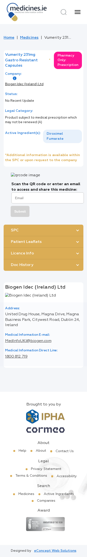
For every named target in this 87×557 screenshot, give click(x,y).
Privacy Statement (46, 469)
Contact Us (65, 451)
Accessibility (67, 476)
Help (22, 450)
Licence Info (22, 253)
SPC (15, 230)
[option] (62, 136)
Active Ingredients (59, 494)
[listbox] (62, 136)
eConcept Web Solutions (55, 550)
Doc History (22, 265)
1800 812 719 (16, 357)
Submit (20, 211)
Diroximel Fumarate (55, 136)
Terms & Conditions (31, 475)
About (41, 450)
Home (9, 38)
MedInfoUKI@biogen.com (28, 341)
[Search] (63, 12)
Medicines (29, 38)
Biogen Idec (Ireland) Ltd (24, 84)
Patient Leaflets (26, 242)
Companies (46, 500)
